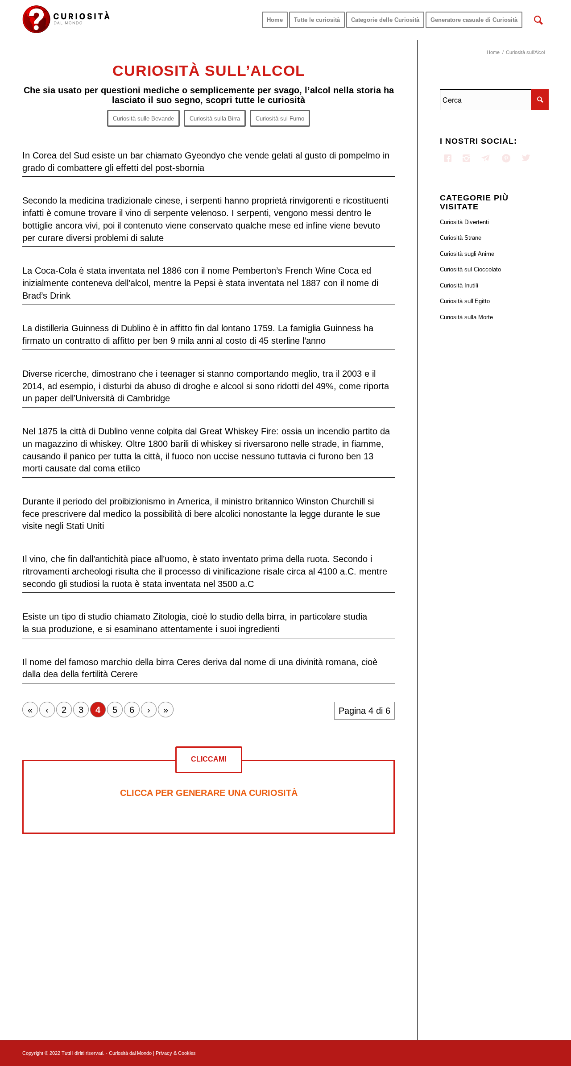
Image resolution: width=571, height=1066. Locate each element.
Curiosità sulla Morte (466, 317)
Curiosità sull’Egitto (465, 301)
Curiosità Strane (460, 237)
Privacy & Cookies (176, 1053)
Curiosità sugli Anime (467, 253)
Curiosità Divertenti (464, 222)
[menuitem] (275, 20)
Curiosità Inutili (459, 285)
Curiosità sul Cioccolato (470, 269)
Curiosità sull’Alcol (208, 70)
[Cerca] (538, 20)
